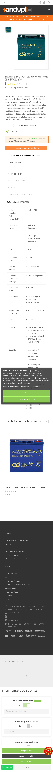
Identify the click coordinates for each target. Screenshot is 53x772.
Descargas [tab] (13, 188)
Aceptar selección (26, 756)
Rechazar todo (26, 399)
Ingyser (23, 661)
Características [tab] (17, 181)
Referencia (11, 202)
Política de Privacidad (14, 581)
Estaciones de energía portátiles (18, 559)
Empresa (8, 577)
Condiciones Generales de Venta (18, 585)
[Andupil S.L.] (15, 9)
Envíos (7, 566)
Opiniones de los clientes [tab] (22, 195)
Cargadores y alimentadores (16, 540)
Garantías (8, 596)
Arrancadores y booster (14, 551)
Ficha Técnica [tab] (15, 174)
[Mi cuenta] (41, 2)
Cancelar (26, 767)
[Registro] (45, 2)
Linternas (8, 548)
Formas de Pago (11, 592)
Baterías (8, 533)
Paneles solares (11, 555)
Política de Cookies (12, 573)
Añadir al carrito (27, 125)
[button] (26, 711)
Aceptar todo (26, 750)
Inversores (9, 544)
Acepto (26, 392)
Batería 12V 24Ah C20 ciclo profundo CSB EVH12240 (25, 487)
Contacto (8, 599)
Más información (11, 386)
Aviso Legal (9, 570)
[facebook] (26, 675)
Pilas (7, 537)
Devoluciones (10, 588)
